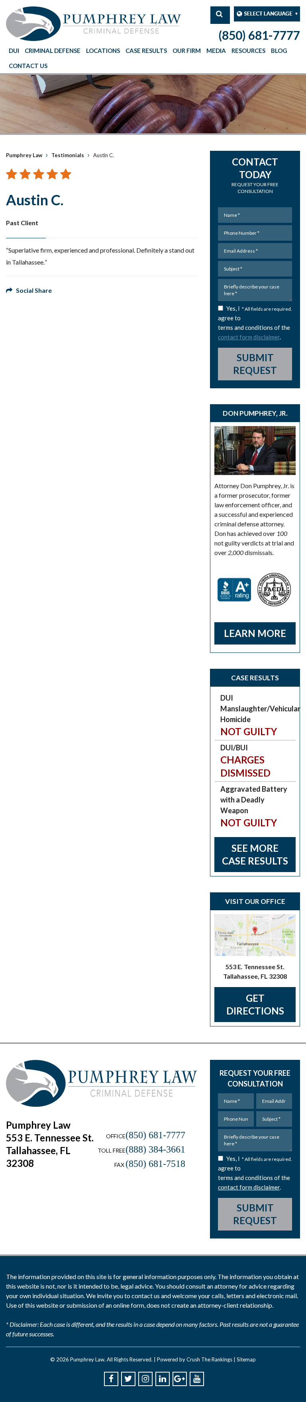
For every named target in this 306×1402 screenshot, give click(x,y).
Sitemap (246, 1359)
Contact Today (255, 175)
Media (216, 50)
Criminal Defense (52, 50)
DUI (14, 50)
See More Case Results (255, 854)
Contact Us (28, 65)
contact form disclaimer (249, 337)
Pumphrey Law (24, 155)
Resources (248, 50)
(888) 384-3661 (155, 1149)
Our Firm (187, 50)
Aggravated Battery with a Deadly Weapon (253, 806)
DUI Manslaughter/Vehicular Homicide (258, 715)
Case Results (146, 50)
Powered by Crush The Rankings (194, 1359)
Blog (279, 50)
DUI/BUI (245, 761)
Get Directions (255, 1004)
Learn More (255, 633)
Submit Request (255, 364)
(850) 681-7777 (259, 35)
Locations (103, 50)
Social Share (32, 290)
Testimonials (67, 155)
